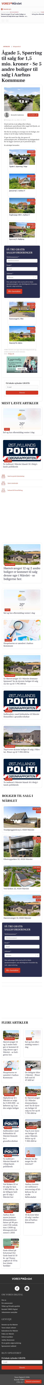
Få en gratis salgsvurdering (11, 1343)
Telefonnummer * (13, 257)
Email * (9, 265)
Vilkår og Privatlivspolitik (11, 1306)
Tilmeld (22, 393)
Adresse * (10, 273)
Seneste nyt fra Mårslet (10, 1325)
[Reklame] (22, 364)
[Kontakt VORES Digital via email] (26, 1288)
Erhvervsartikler (7, 1337)
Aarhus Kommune (8, 1340)
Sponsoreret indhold (9, 1346)
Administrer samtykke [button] (9, 1312)
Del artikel (31, 115)
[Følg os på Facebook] (17, 1288)
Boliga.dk (11, 354)
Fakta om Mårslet (8, 1334)
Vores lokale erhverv (9, 1328)
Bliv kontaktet (14, 291)
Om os (4, 1300)
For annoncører (7, 1303)
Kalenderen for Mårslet (10, 1331)
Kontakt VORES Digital (10, 1309)
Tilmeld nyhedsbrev (33, 1382)
